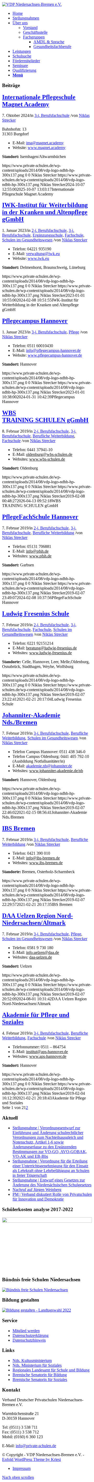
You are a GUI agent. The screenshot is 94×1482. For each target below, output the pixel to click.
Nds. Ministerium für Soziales (37, 1365)
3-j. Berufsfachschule (51, 115)
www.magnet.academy (47, 147)
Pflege (74, 332)
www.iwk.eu (38, 258)
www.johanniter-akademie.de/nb (56, 770)
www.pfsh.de (40, 556)
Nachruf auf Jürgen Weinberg (37, 1189)
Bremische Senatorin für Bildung (40, 1375)
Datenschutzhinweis (29, 1340)
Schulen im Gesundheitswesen (27, 240)
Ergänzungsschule (48, 235)
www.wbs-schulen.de (47, 459)
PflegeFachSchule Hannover (40, 516)
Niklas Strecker (74, 240)
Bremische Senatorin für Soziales (40, 1379)
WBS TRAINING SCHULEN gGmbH (45, 416)
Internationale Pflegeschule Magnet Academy (38, 101)
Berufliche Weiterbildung (53, 436)
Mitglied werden (26, 1330)
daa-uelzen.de (40, 957)
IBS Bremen (18, 828)
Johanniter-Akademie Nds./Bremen (31, 719)
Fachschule (74, 235)
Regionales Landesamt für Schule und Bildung (51, 1370)
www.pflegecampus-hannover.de (55, 355)
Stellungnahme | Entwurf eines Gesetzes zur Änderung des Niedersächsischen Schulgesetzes (52, 1182)
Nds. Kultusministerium (32, 1360)
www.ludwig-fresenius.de (50, 653)
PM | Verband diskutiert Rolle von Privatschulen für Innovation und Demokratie (52, 1196)
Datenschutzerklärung (31, 1335)
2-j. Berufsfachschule (49, 230)
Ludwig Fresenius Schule (35, 613)
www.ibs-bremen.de (46, 862)
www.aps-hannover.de (47, 1056)
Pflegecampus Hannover (35, 320)
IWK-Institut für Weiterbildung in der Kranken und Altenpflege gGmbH (45, 212)
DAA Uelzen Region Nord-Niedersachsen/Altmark (37, 919)
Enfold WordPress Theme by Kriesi (31, 1459)
